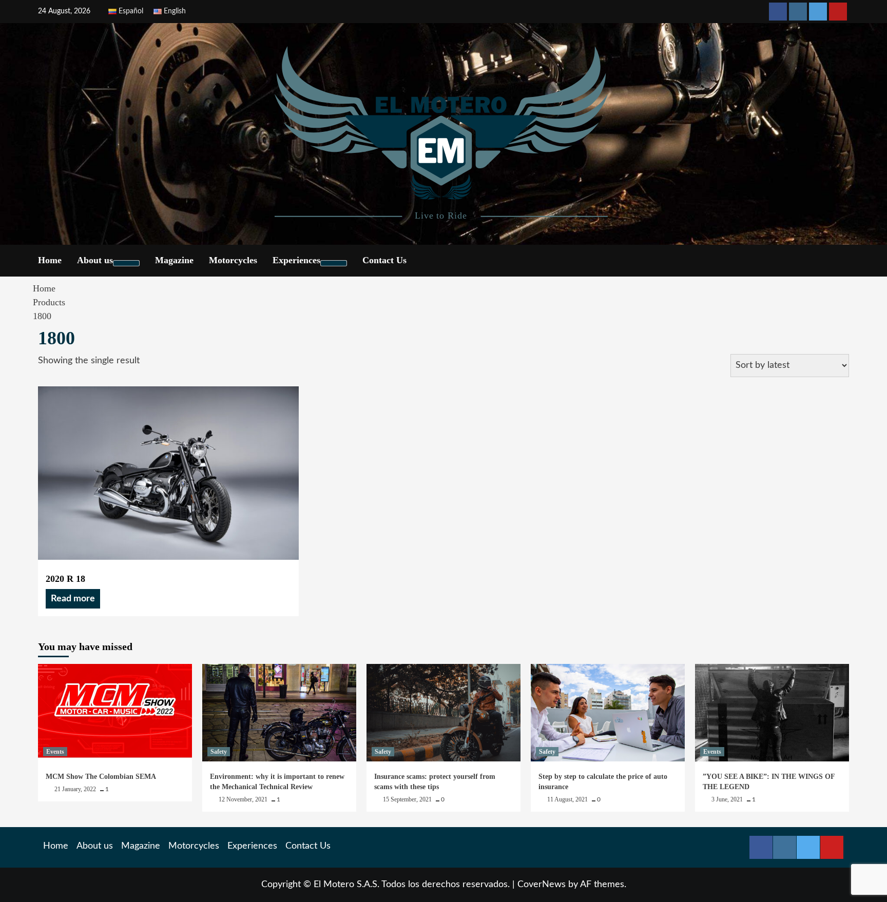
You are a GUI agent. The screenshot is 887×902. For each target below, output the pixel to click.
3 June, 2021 (727, 799)
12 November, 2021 (244, 799)
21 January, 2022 (76, 789)
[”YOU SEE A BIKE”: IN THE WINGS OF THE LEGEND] (772, 712)
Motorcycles (233, 260)
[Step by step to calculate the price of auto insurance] (608, 712)
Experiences (296, 260)
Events (55, 751)
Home (50, 260)
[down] (126, 263)
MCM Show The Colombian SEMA (101, 776)
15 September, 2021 (408, 799)
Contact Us (384, 260)
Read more (73, 598)
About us (95, 260)
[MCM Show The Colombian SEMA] (115, 712)
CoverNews (541, 884)
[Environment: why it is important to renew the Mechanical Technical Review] (279, 712)
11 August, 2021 (568, 799)
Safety (218, 751)
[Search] (842, 260)
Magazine (174, 260)
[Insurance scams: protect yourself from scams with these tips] (443, 712)
